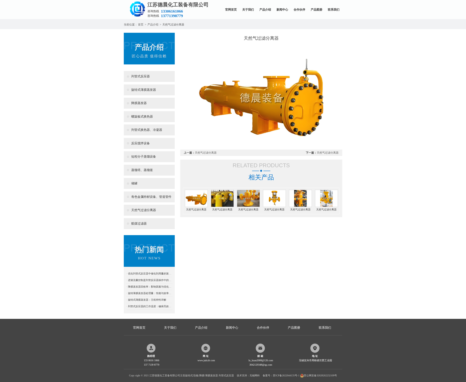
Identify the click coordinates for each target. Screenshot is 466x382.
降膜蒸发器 (139, 103)
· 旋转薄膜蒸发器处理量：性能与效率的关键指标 (149, 293)
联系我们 (333, 9)
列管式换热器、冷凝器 (146, 130)
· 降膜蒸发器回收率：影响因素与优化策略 (149, 286)
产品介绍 (265, 9)
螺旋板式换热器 (142, 116)
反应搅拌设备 (140, 143)
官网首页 (231, 9)
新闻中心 (282, 9)
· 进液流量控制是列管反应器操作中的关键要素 (149, 280)
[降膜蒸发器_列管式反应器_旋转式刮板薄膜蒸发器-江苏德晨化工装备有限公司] (135, 1)
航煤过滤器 (139, 223)
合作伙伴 (299, 9)
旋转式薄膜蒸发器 (143, 90)
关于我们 (248, 9)
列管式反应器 (140, 76)
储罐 (134, 183)
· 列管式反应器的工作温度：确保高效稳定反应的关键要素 (149, 306)
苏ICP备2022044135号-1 (286, 375)
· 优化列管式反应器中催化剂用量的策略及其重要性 (149, 273)
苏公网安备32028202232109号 (320, 375)
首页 (140, 24)
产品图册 (316, 9)
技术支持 (242, 375)
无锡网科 (255, 375)
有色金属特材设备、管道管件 (151, 197)
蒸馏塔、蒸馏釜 (142, 170)
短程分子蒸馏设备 (143, 156)
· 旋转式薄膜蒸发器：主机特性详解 (146, 299)
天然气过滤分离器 (173, 24)
